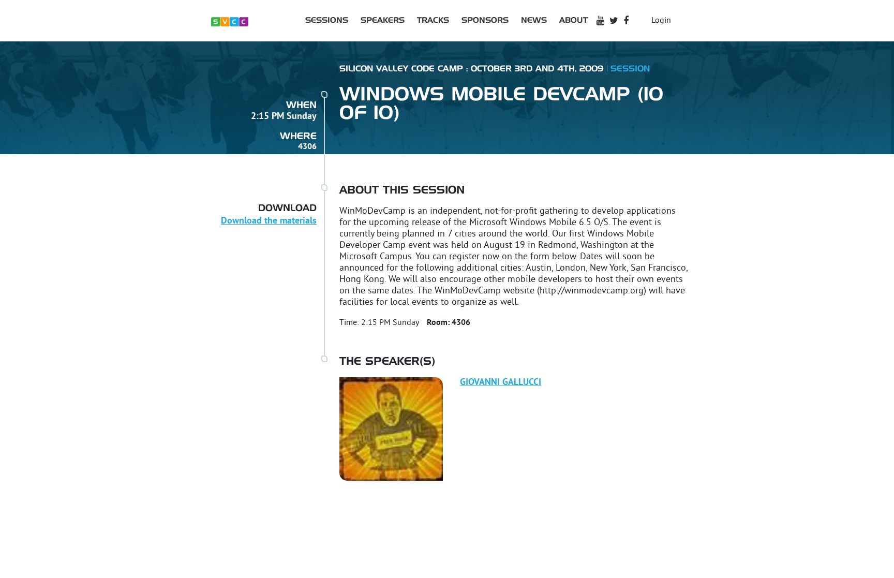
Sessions (326, 20)
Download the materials (269, 221)
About (573, 20)
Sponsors (485, 20)
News (534, 20)
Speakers (383, 20)
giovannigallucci (500, 383)
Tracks (433, 20)
